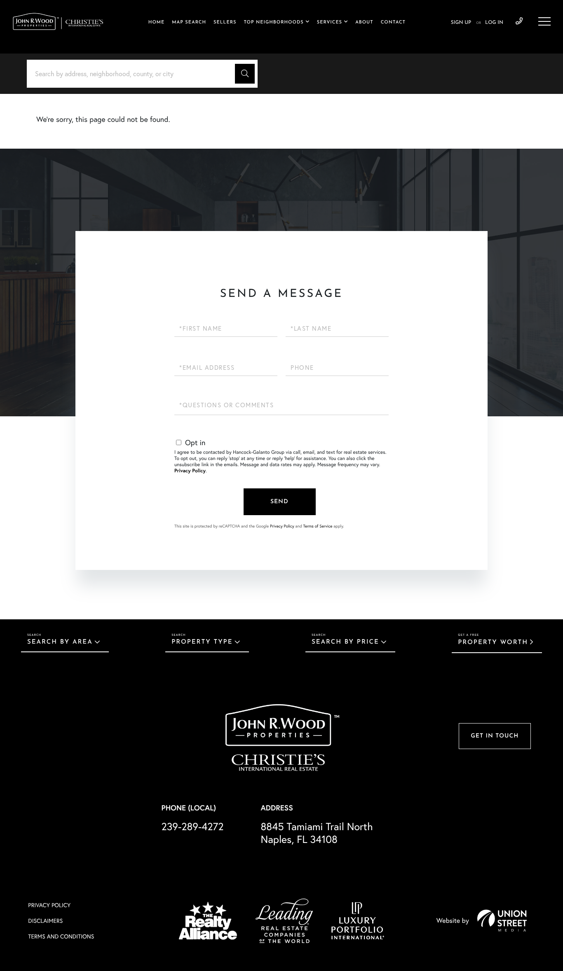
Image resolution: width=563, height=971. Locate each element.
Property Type (201, 642)
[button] (245, 74)
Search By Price (345, 642)
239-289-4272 (519, 21)
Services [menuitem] (329, 22)
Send (279, 502)
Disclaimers (45, 920)
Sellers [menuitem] (224, 22)
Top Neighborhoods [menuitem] (273, 22)
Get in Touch (494, 736)
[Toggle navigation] (544, 21)
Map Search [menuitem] (189, 22)
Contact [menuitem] (393, 22)
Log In (494, 22)
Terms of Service (317, 526)
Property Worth (493, 643)
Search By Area (60, 642)
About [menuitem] (364, 22)
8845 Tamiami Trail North (317, 833)
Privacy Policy (190, 471)
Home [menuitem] (156, 22)
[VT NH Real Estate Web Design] (502, 920)
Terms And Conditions (61, 936)
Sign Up (461, 22)
